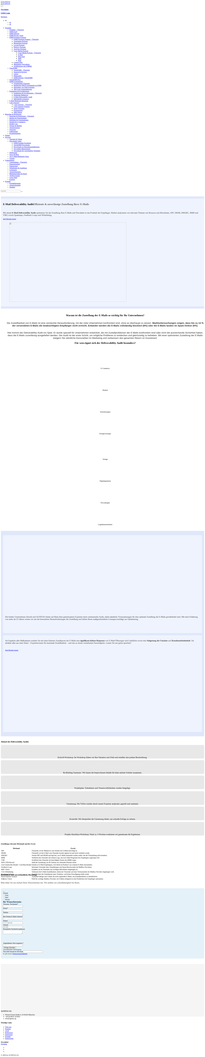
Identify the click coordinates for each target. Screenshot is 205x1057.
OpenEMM (13, 68)
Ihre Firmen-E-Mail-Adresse (13, 917)
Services (8, 137)
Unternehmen (9, 160)
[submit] (4, 891)
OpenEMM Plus (14, 80)
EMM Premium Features (17, 37)
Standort (12, 187)
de (10, 24)
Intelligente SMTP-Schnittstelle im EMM (27, 85)
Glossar (12, 158)
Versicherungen (14, 128)
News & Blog (14, 154)
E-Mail (20, 55)
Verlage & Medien (15, 126)
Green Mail (13, 178)
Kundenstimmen (14, 133)
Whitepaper (13, 153)
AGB (7, 1031)
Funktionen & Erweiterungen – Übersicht (28, 93)
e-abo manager (14, 103)
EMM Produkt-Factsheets (22, 143)
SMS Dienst (18, 112)
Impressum (8, 1035)
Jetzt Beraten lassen (9, 219)
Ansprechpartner (15, 185)
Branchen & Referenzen (13, 114)
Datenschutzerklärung (19, 954)
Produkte (8, 28)
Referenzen (9, 1033)
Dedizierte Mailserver (21, 95)
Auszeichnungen (15, 172)
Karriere (12, 179)
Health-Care (13, 124)
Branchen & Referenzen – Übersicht (21, 116)
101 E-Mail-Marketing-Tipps (19, 156)
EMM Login (5, 13)
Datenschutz (13, 166)
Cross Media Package (21, 51)
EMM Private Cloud (16, 35)
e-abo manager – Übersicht (23, 105)
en (10, 22)
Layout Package (19, 45)
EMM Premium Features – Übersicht (26, 39)
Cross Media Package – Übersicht (29, 53)
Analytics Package (20, 49)
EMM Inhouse (14, 34)
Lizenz (16, 74)
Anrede (5, 893)
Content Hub (18, 62)
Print (19, 60)
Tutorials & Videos (15, 139)
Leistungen (13, 170)
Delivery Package (20, 47)
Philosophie (18, 76)
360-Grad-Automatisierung (23, 89)
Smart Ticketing (19, 108)
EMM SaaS (13, 32)
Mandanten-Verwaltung (22, 64)
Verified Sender (14, 176)
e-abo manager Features (22, 106)
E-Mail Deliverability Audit (23, 97)
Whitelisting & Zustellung (18, 168)
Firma (5, 908)
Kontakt (8, 181)
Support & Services (20, 72)
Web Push (21, 57)
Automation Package (21, 41)
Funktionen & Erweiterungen (19, 91)
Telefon (5, 912)
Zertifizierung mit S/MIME (23, 66)
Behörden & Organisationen (18, 120)
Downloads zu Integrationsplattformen (27, 147)
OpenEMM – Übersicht (22, 70)
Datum (5, 921)
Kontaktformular (15, 183)
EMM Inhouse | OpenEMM (23, 78)
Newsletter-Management (22, 149)
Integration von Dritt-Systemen (24, 87)
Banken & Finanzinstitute (18, 118)
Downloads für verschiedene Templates (27, 151)
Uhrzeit (5, 925)
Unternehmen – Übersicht (18, 162)
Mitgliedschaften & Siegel (18, 174)
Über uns (8, 1027)
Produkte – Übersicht (16, 30)
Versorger (12, 130)
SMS (19, 59)
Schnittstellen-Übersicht (22, 83)
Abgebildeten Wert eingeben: (13, 943)
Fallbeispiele (13, 131)
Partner (7, 135)
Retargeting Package (21, 43)
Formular (4, 1044)
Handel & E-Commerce (17, 122)
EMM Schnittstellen (16, 82)
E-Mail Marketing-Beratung (18, 101)
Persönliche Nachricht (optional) (14, 929)
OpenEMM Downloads (22, 145)
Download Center (15, 141)
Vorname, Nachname (10, 904)
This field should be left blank (13, 951)
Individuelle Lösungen (21, 99)
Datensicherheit (14, 164)
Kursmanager (18, 110)
